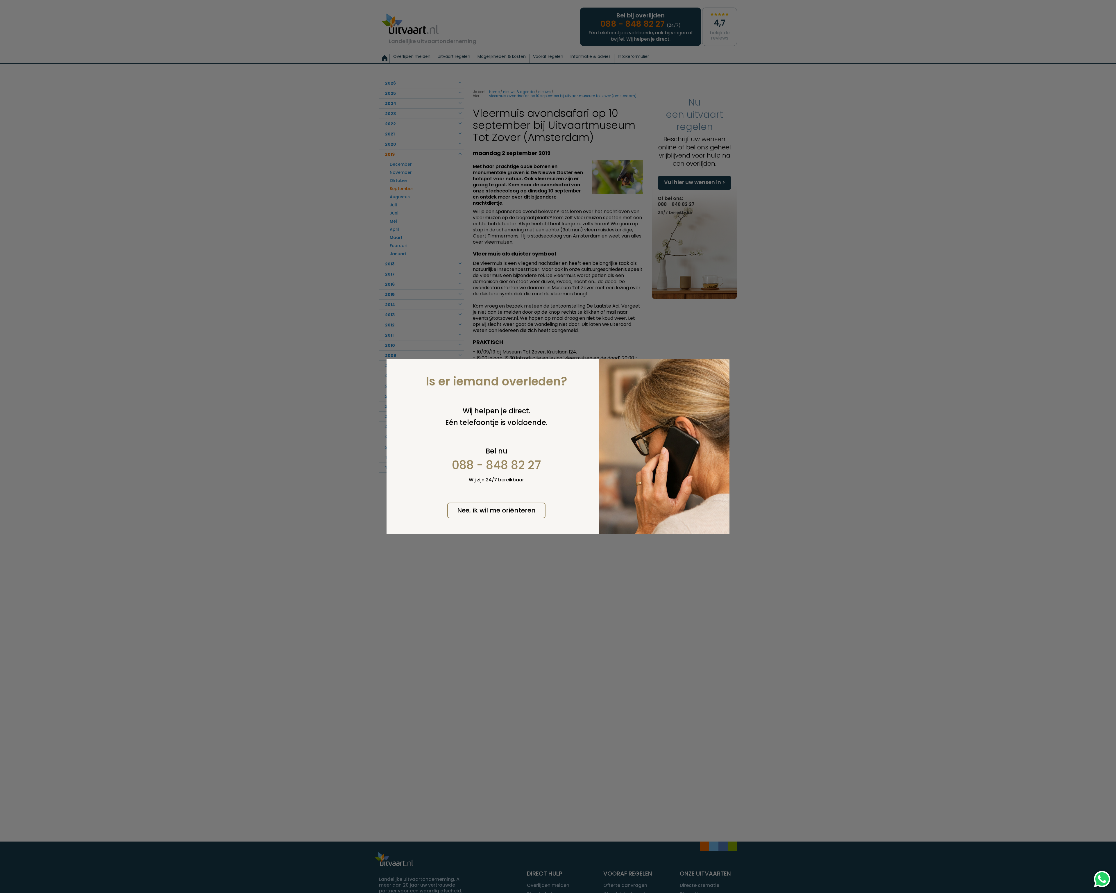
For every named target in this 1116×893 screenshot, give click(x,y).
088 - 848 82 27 (496, 465)
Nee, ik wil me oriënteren (496, 510)
